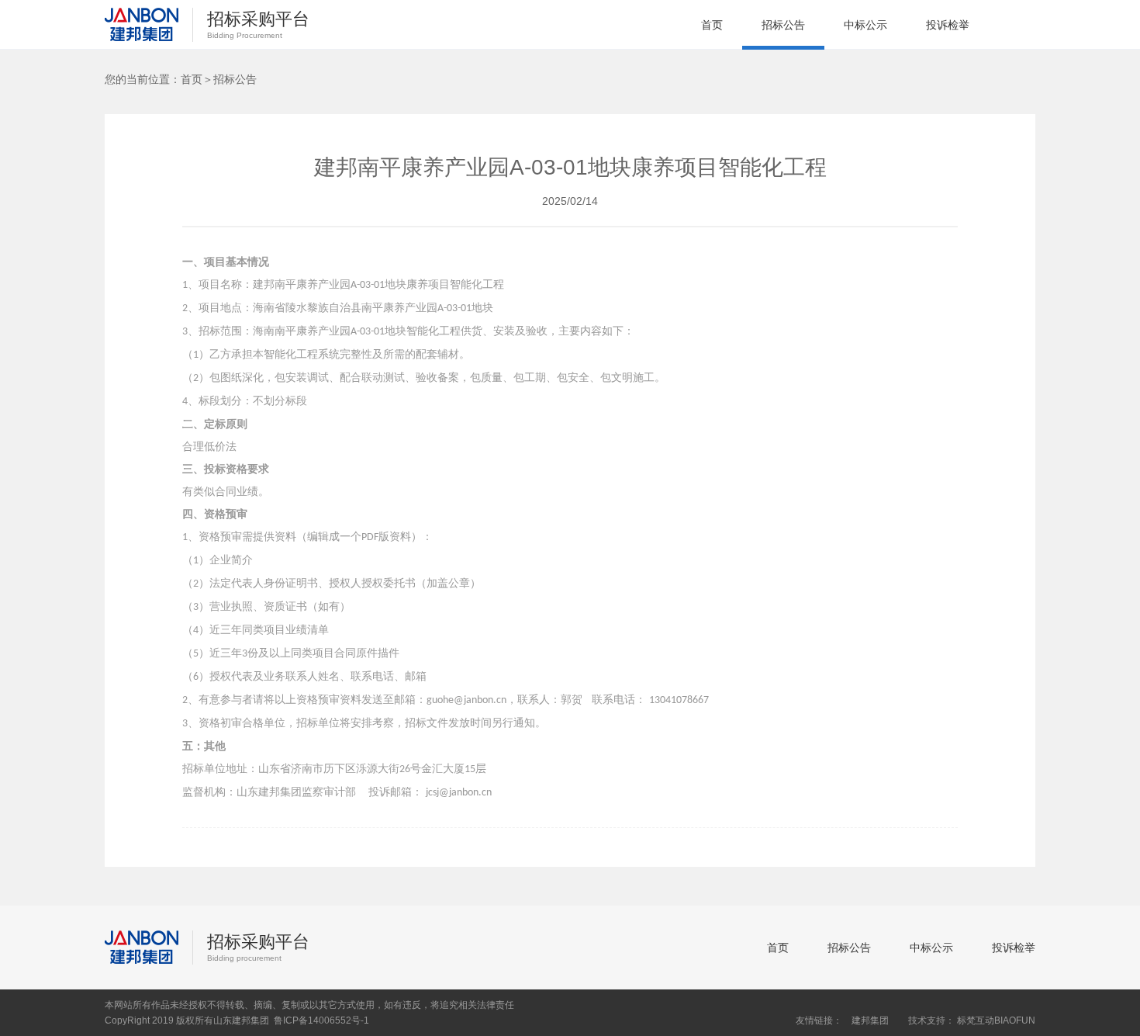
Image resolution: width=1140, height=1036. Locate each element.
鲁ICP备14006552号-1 (321, 1020)
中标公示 (865, 25)
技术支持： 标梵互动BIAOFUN (971, 1020)
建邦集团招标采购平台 (141, 25)
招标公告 (783, 25)
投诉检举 (947, 25)
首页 (712, 25)
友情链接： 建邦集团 (842, 1020)
